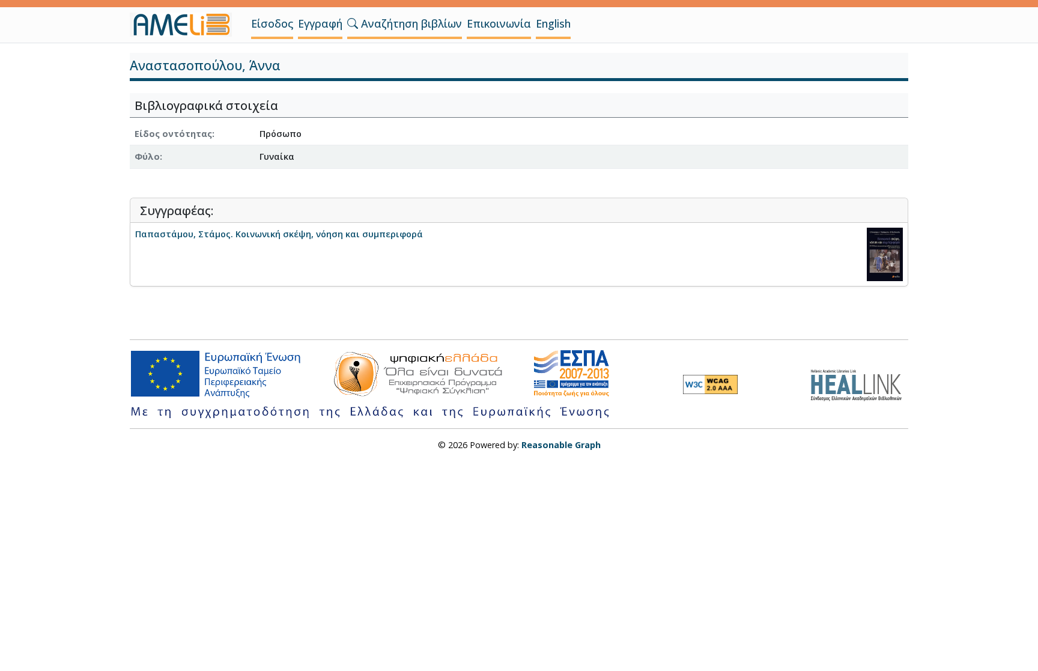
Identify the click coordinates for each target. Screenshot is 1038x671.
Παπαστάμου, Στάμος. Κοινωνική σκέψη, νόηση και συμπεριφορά (279, 234)
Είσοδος (272, 23)
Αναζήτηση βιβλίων (410, 23)
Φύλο (147, 156)
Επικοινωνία (499, 23)
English (553, 23)
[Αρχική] (185, 25)
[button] (352, 23)
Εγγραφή (320, 23)
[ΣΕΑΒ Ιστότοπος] (859, 383)
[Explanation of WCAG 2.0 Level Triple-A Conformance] (710, 384)
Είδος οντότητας (173, 133)
